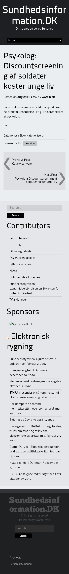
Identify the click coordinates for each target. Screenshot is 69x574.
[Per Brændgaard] (21, 324)
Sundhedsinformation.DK (34, 505)
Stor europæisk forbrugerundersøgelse (35, 381)
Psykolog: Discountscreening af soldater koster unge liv (36, 180)
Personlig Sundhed (21, 564)
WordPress (43, 520)
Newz (13, 271)
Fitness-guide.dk (20, 251)
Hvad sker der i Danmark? (27, 463)
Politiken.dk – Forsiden (25, 277)
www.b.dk (48, 97)
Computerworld (20, 238)
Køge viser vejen (22, 163)
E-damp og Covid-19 (23, 419)
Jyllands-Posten (20, 264)
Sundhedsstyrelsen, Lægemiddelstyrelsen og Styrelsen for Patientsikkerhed (35, 289)
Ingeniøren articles (22, 258)
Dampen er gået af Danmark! (29, 370)
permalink (30, 143)
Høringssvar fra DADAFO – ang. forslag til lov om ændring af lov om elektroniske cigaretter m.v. (35, 431)
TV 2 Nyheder (18, 299)
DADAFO (15, 245)
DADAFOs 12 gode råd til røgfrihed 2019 (35, 474)
